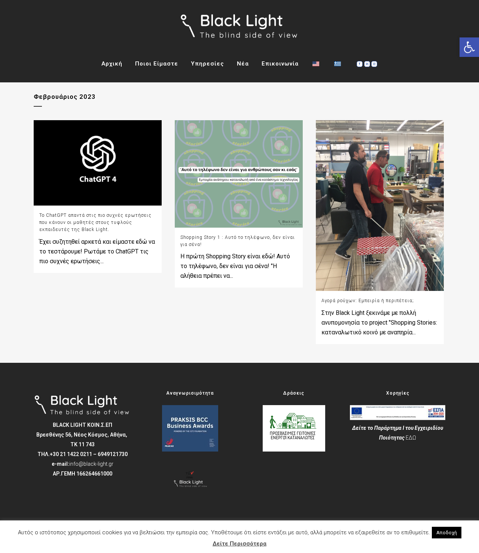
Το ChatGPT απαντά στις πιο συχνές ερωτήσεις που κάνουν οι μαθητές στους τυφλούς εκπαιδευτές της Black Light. (95, 222)
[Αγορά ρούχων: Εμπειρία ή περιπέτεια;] (380, 205)
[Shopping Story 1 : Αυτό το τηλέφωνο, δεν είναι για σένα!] (239, 174)
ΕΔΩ (411, 438)
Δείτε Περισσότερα (239, 543)
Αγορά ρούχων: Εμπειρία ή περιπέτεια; (367, 300)
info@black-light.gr (91, 464)
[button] (469, 47)
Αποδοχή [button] (446, 532)
